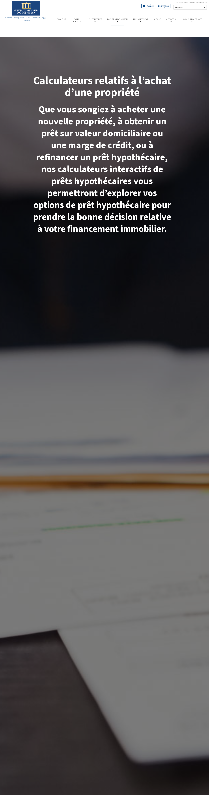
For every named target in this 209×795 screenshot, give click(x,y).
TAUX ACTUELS (76, 20)
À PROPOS (170, 19)
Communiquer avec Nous (192, 20)
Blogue (157, 19)
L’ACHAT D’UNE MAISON (117, 19)
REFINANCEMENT (140, 19)
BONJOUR (61, 19)
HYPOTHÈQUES (95, 19)
